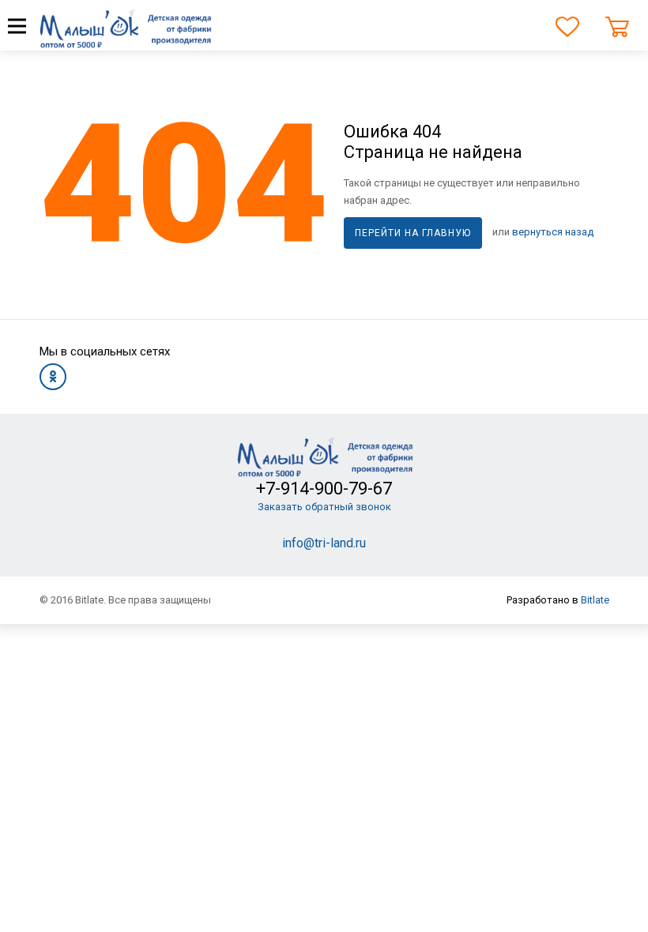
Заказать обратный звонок (324, 507)
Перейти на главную (413, 233)
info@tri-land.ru (324, 543)
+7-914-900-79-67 (324, 488)
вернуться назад (552, 232)
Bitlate (595, 600)
